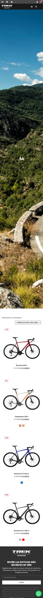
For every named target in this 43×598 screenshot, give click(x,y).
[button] (39, 594)
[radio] (20, 425)
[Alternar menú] (32, 7)
